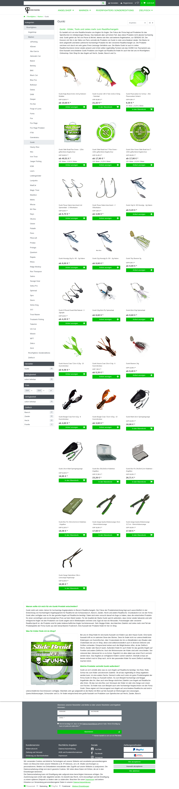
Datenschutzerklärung (67, 749)
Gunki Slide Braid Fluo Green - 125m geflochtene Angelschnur (71, 151)
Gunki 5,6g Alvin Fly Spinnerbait (103, 310)
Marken (83, 10)
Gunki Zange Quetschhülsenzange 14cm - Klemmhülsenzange (106, 523)
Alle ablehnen (134, 771)
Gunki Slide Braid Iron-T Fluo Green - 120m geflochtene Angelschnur (104, 151)
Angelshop (64, 10)
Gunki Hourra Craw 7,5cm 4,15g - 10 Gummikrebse (71, 365)
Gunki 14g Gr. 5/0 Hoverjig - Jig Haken (139, 205)
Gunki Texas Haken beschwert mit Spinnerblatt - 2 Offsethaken (70, 206)
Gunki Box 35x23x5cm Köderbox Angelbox (103, 470)
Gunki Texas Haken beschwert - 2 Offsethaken (103, 206)
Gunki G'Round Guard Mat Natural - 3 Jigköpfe (71, 311)
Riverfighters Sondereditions (115, 10)
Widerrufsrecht (31, 749)
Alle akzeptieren (134, 762)
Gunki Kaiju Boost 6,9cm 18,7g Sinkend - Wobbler (72, 95)
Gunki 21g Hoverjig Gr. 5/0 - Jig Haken (105, 258)
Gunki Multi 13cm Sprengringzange (138, 417)
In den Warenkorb (105, 107)
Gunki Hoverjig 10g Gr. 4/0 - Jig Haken (72, 258)
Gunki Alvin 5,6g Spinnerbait (135, 310)
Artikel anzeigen (71, 107)
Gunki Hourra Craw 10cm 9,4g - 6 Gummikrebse (103, 365)
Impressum (63, 756)
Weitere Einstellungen (80, 786)
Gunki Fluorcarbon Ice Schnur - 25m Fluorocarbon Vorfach (138, 95)
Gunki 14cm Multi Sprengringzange (71, 469)
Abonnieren (88, 732)
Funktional (66, 786)
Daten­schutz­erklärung (81, 782)
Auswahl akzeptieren (134, 766)
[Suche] (103, 3)
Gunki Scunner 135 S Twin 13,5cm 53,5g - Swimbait (106, 95)
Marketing (43, 786)
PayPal (55, 786)
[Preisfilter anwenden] (51, 390)
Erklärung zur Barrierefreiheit (37, 756)
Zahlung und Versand (34, 752)
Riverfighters (31, 16)
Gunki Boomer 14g (132, 363)
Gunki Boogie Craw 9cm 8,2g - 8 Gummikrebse (70, 418)
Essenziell (31, 786)
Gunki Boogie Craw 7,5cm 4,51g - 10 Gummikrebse (104, 418)
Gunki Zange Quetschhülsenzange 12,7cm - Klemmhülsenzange (138, 523)
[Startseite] (24, 16)
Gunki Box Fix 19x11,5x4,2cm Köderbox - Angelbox (72, 523)
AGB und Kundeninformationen (70, 752)
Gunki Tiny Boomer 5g (133, 258)
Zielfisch (144, 10)
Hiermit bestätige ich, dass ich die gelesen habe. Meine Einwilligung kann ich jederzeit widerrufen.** (89, 725)
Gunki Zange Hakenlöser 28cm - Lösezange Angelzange (70, 576)
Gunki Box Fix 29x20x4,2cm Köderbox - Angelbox (139, 470)
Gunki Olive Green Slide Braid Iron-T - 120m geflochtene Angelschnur (139, 151)
